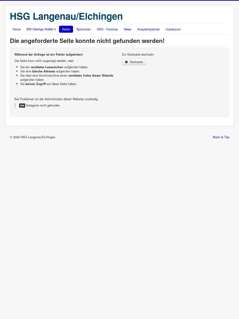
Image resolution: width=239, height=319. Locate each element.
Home (17, 29)
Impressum (173, 29)
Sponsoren (83, 29)
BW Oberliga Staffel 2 (41, 29)
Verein (66, 29)
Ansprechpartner (148, 29)
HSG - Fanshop (107, 29)
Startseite (136, 62)
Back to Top (221, 137)
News (127, 29)
